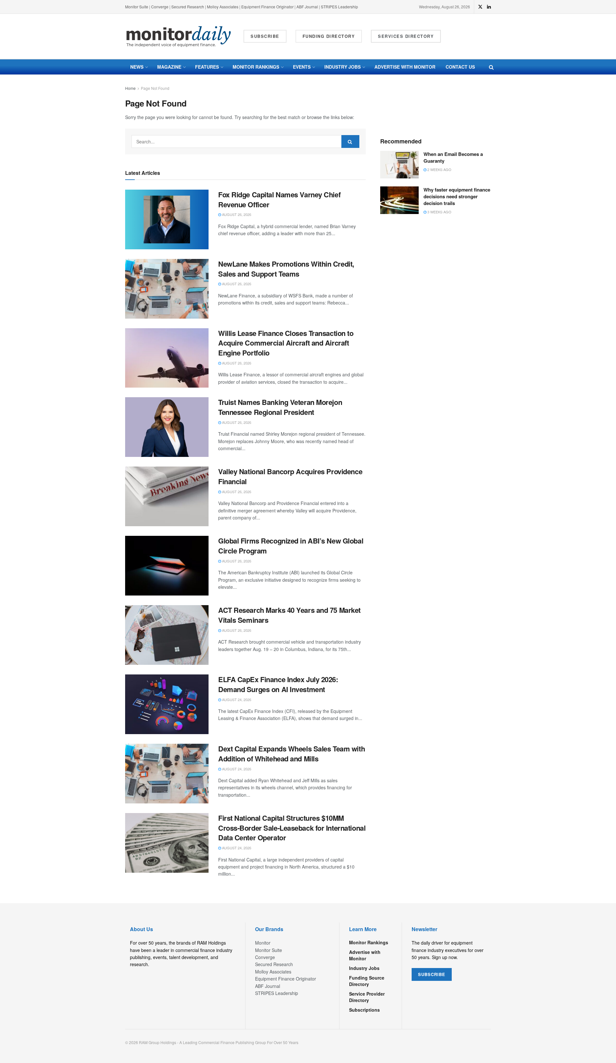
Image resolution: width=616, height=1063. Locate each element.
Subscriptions (364, 1010)
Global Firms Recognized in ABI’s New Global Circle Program (290, 546)
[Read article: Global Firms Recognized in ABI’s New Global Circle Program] (167, 566)
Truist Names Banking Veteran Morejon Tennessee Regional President (280, 407)
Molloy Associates (223, 6)
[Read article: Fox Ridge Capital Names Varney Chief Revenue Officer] (167, 219)
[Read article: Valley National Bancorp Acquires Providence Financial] (167, 496)
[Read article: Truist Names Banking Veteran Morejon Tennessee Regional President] (167, 427)
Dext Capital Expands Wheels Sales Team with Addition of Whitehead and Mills (291, 753)
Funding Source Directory (366, 980)
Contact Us (460, 67)
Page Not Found (155, 88)
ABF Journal (307, 6)
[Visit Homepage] (178, 36)
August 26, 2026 (236, 214)
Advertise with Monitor (404, 67)
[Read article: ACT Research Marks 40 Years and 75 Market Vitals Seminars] (167, 635)
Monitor (262, 942)
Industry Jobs (342, 67)
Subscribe (265, 36)
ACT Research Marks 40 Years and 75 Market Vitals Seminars (289, 615)
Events (302, 67)
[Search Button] (491, 66)
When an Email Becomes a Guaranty (453, 157)
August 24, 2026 (236, 699)
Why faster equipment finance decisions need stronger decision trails (457, 196)
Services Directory (406, 36)
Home (130, 88)
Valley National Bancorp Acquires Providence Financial (290, 476)
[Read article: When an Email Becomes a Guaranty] (399, 164)
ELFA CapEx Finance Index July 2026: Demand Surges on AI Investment (278, 684)
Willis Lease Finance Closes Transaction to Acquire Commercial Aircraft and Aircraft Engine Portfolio (286, 343)
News (136, 67)
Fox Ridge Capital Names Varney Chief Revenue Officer (279, 199)
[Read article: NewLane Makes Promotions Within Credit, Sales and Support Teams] (167, 289)
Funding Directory (329, 36)
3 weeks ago (438, 211)
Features (207, 67)
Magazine (169, 67)
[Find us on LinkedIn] (489, 6)
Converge (159, 6)
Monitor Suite (136, 6)
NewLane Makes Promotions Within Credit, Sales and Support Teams (286, 269)
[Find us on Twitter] (480, 6)
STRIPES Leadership (339, 6)
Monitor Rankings (256, 67)
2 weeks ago (438, 169)
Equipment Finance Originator (267, 6)
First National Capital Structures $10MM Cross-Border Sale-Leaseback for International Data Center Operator (291, 828)
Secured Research (187, 6)
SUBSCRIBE (431, 974)
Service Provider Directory (367, 996)
